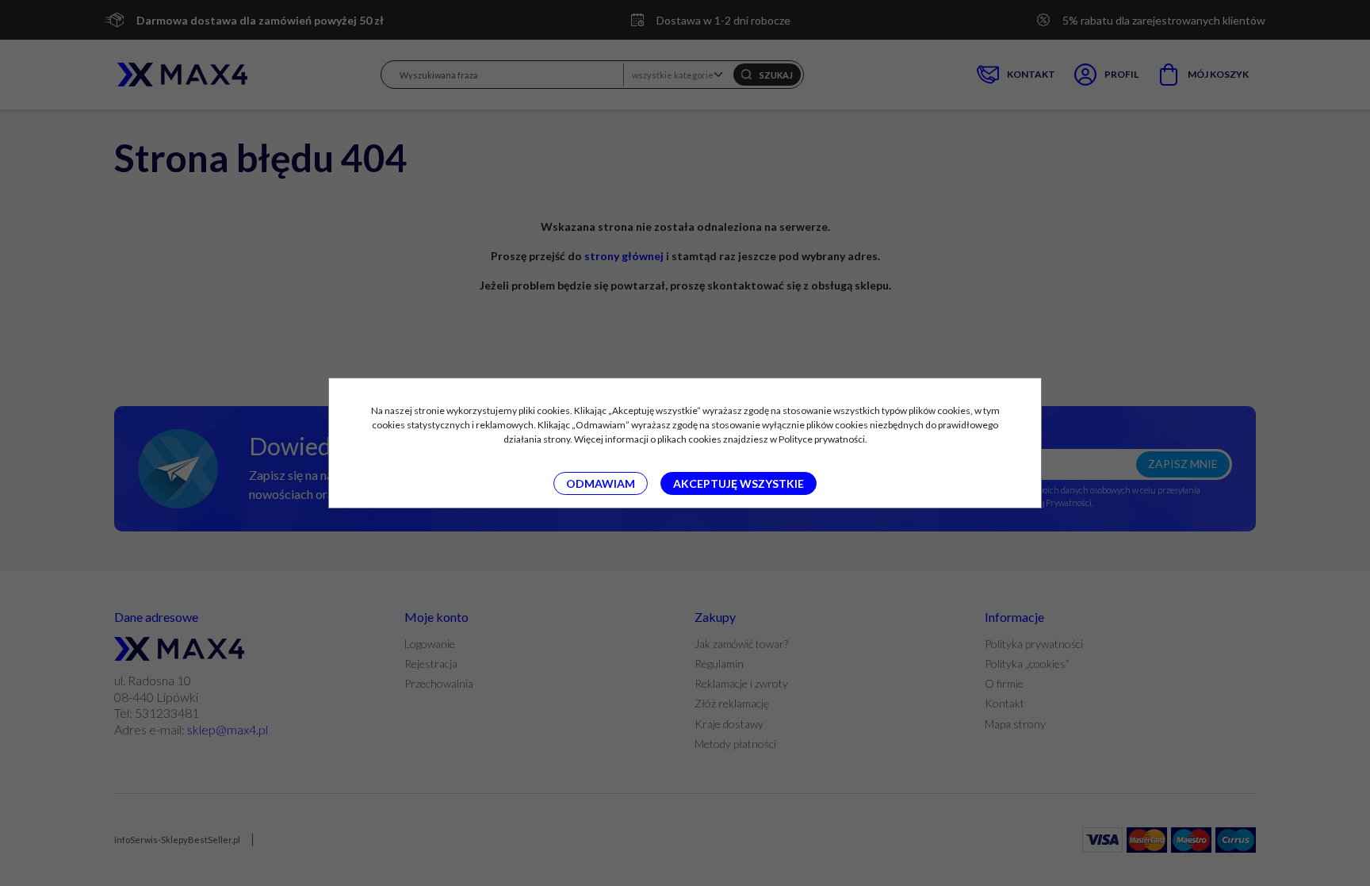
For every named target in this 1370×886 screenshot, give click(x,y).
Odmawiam (600, 483)
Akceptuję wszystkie (738, 483)
